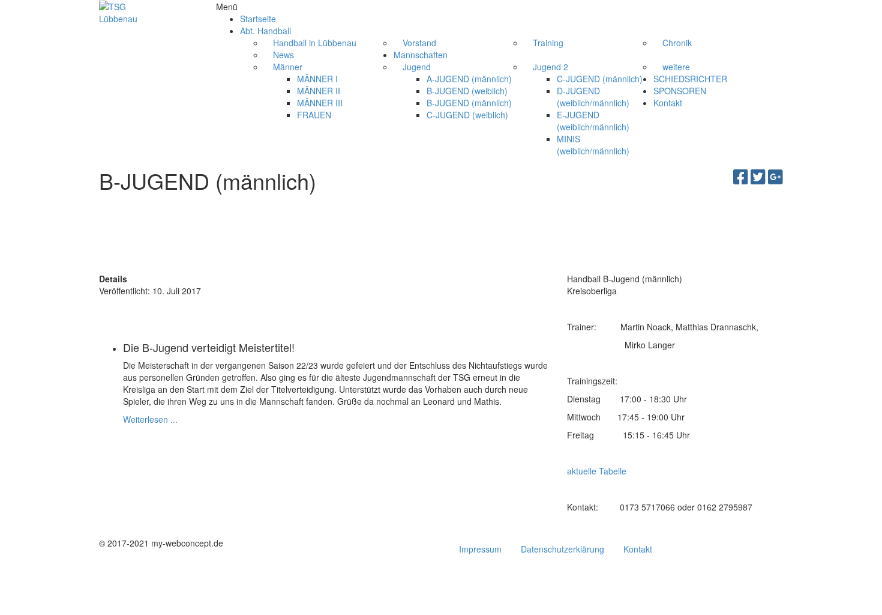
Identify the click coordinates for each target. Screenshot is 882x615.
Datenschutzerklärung (562, 549)
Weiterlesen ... (150, 419)
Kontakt (637, 549)
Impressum (480, 549)
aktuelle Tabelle (596, 471)
